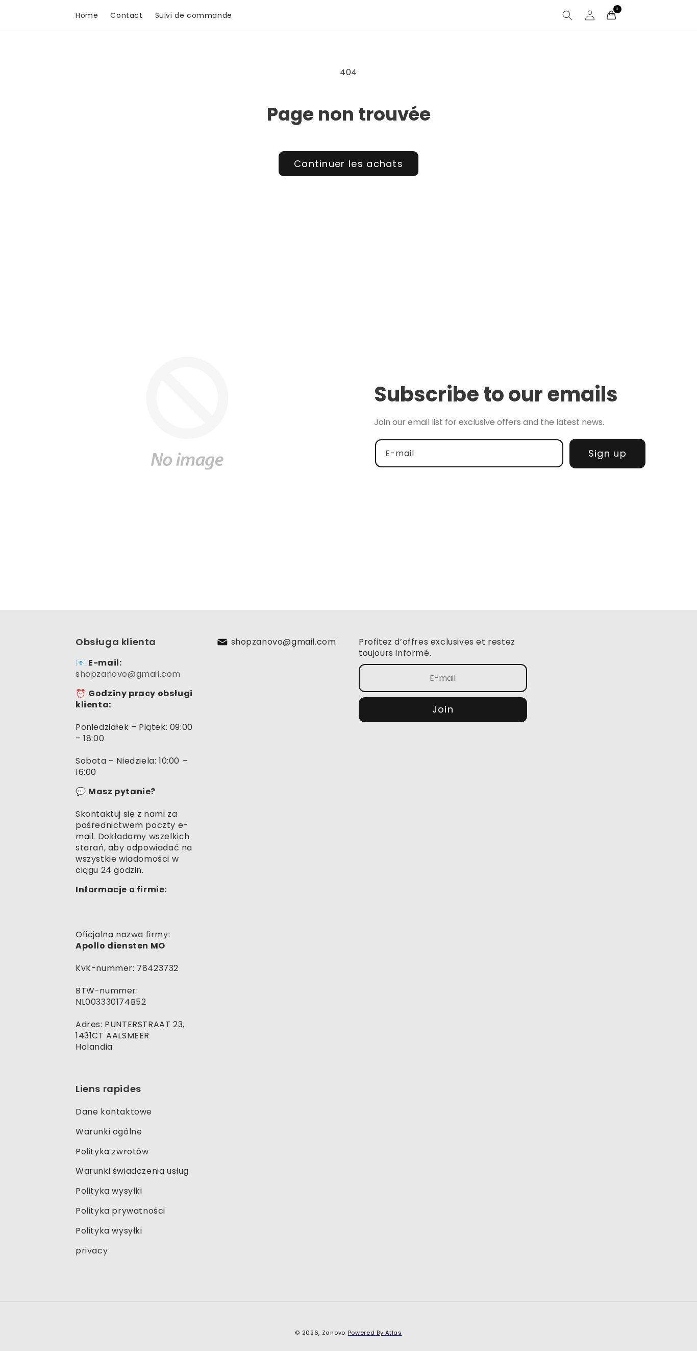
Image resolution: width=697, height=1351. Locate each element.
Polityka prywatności (120, 1211)
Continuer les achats (348, 163)
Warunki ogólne (109, 1131)
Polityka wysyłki (109, 1191)
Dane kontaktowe (114, 1112)
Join (443, 709)
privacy (92, 1251)
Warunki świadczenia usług (132, 1171)
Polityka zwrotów (112, 1151)
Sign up (607, 453)
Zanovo (333, 1333)
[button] (567, 15)
